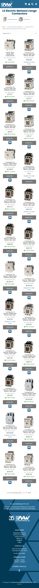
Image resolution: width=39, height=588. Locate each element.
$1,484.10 (10, 282)
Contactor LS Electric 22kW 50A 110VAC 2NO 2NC (29, 431)
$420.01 (10, 319)
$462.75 (29, 437)
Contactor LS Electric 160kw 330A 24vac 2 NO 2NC (29, 280)
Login (19, 542)
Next (29, 493)
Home (3, 27)
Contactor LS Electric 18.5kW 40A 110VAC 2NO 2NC (9, 313)
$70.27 (9, 94)
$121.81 (10, 132)
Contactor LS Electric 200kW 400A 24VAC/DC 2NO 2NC (10, 427)
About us (19, 538)
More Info (9, 67)
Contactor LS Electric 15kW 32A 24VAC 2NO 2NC (29, 203)
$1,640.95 (29, 399)
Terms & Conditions (19, 535)
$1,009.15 (10, 169)
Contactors (29, 27)
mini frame (26, 19)
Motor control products (15, 27)
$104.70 (10, 207)
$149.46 (10, 472)
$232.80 (29, 60)
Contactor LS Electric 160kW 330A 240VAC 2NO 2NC (10, 276)
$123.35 (29, 324)
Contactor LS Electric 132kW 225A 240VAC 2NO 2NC (10, 163)
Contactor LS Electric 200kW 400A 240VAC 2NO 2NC (29, 393)
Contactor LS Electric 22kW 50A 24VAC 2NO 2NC (29, 468)
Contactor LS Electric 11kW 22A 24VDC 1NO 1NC (10, 126)
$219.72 (29, 362)
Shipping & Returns (19, 533)
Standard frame (12, 19)
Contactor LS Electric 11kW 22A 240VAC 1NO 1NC (10, 88)
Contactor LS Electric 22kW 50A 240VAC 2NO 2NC (10, 466)
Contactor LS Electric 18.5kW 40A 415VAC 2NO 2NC (9, 389)
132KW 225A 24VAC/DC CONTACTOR (10, 54)
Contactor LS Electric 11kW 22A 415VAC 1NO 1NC (29, 130)
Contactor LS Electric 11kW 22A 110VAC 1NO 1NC (29, 54)
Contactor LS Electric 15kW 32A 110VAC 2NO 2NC (29, 168)
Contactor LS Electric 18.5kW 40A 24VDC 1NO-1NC (29, 356)
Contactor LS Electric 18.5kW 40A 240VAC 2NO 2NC (29, 318)
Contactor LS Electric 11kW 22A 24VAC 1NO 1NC (29, 93)
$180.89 (10, 244)
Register (19, 540)
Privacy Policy (19, 537)
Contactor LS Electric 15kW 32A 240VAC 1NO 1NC (10, 201)
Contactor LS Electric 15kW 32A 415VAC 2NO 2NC (29, 242)
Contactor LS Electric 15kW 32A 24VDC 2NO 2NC (10, 238)
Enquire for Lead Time (29, 63)
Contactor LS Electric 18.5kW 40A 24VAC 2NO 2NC (9, 352)
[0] (26, 4)
